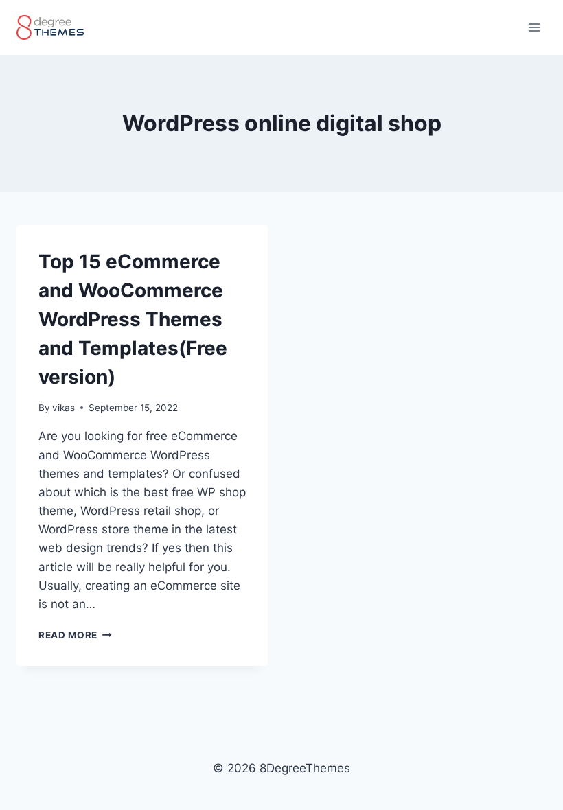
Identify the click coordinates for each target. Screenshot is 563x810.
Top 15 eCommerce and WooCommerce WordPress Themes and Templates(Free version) (132, 319)
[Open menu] (534, 27)
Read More (75, 634)
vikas (63, 407)
